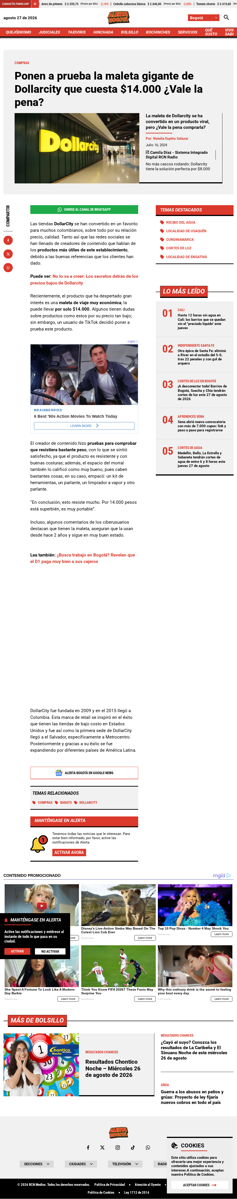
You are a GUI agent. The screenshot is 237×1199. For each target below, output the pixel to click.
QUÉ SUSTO (211, 32)
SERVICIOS (187, 32)
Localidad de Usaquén (186, 231)
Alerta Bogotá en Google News (89, 773)
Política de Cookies (199, 1174)
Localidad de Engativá (186, 257)
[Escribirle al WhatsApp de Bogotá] (148, 1147)
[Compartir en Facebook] (8, 240)
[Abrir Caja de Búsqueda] (226, 17)
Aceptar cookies (196, 1185)
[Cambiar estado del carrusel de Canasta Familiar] (35, 4)
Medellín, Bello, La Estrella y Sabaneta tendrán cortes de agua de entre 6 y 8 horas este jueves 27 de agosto (201, 459)
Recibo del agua (180, 222)
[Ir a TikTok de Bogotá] (133, 1147)
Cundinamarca (180, 240)
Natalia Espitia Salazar (170, 138)
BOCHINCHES (158, 32)
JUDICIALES (49, 32)
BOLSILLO (129, 32)
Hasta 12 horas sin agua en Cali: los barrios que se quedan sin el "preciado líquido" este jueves (201, 321)
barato (66, 802)
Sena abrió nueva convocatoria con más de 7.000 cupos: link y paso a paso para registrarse (202, 426)
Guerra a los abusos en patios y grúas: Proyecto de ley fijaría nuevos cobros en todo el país (192, 1097)
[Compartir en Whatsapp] (8, 267)
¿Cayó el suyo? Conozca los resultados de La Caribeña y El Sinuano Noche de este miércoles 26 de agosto (194, 1050)
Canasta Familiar (15, 4)
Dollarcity (88, 802)
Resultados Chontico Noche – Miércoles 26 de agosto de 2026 (112, 1068)
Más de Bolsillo (37, 1020)
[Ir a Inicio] (118, 17)
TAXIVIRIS (77, 32)
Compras (45, 802)
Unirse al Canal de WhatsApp (87, 209)
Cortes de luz (178, 248)
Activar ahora (69, 852)
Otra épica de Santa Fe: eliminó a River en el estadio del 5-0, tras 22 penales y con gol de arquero (202, 357)
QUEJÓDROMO (18, 32)
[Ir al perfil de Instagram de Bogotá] (117, 1147)
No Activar (50, 951)
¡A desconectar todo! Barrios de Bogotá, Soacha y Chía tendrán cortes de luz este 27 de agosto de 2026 (202, 392)
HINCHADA (103, 32)
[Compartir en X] (8, 254)
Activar (17, 951)
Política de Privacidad (109, 1185)
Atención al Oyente (148, 1185)
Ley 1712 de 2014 (136, 1192)
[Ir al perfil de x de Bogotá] (102, 1147)
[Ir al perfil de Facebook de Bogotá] (88, 1147)
